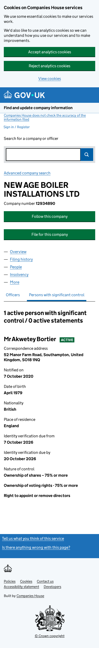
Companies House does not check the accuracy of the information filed (45, 117)
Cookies (26, 581)
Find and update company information (38, 107)
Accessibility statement (21, 586)
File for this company (49, 234)
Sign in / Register (17, 127)
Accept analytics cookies (49, 51)
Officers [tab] (13, 294)
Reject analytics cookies (49, 65)
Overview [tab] (18, 251)
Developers (52, 586)
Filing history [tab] (21, 259)
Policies (9, 581)
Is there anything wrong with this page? (36, 547)
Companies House (30, 595)
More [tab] (14, 282)
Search (86, 154)
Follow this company (50, 216)
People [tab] (16, 266)
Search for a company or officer (31, 138)
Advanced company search (27, 173)
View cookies (49, 78)
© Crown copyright (49, 636)
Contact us (45, 581)
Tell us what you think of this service (33, 538)
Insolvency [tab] (19, 274)
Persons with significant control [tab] (56, 294)
